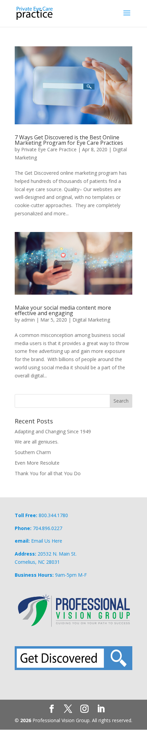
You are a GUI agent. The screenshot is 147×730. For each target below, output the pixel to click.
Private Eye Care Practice (49, 149)
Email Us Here (46, 541)
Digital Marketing (91, 319)
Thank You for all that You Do (48, 473)
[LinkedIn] (101, 709)
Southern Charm (33, 452)
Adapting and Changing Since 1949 (53, 431)
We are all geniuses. (36, 441)
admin (28, 319)
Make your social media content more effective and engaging (63, 310)
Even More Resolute (37, 463)
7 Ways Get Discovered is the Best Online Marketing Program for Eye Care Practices (69, 140)
